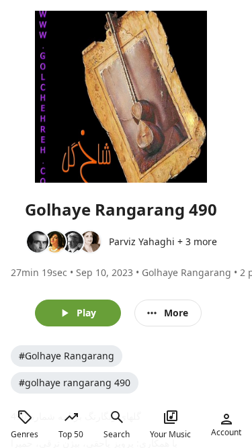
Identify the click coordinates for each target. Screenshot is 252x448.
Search (116, 434)
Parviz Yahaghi (142, 241)
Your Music (170, 434)
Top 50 (70, 434)
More (176, 312)
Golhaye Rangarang (186, 272)
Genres (24, 434)
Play (86, 312)
